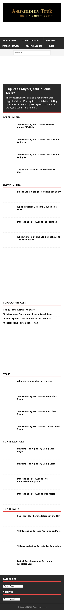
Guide (51, 46)
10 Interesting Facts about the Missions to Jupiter (38, 156)
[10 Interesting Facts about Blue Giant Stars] (9, 399)
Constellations (30, 40)
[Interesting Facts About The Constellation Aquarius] (9, 481)
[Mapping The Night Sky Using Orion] (9, 466)
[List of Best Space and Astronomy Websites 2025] (9, 564)
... (36, 107)
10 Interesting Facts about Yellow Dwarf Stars (38, 427)
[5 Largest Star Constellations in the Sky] (9, 519)
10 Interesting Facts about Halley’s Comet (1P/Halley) (35, 126)
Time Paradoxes (34, 46)
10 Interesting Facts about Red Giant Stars (37, 412)
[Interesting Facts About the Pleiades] (9, 224)
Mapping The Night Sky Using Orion (36, 463)
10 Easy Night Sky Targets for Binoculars (39, 546)
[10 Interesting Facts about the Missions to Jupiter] (9, 157)
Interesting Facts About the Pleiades (37, 221)
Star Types (51, 40)
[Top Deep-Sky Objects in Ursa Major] (32, 71)
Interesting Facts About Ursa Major (36, 493)
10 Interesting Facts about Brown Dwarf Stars (27, 314)
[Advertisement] (33, 29)
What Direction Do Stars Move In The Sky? (37, 208)
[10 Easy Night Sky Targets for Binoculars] (9, 549)
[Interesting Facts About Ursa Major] (9, 496)
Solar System (9, 40)
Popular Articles (14, 302)
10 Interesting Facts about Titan (20, 322)
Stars (6, 374)
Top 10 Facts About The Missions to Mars (36, 171)
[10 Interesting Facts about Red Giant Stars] (9, 414)
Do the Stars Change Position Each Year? (39, 191)
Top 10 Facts (11, 509)
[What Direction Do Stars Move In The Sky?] (9, 209)
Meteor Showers (10, 46)
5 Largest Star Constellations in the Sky (38, 515)
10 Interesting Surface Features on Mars (39, 531)
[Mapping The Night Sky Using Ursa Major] (9, 451)
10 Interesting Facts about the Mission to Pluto (38, 141)
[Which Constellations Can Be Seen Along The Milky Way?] (9, 240)
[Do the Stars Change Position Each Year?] (9, 194)
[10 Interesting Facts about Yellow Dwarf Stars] (9, 429)
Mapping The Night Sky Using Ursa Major (35, 450)
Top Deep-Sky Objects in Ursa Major (28, 91)
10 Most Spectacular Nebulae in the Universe (27, 318)
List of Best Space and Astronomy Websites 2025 (35, 562)
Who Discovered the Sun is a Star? (35, 381)
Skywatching (12, 184)
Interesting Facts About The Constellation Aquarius (32, 480)
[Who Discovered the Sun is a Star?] (9, 384)
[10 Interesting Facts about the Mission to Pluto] (9, 142)
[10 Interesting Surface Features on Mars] (9, 534)
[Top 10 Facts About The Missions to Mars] (9, 172)
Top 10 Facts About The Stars (19, 309)
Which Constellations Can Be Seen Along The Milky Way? (38, 238)
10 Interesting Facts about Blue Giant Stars (37, 397)
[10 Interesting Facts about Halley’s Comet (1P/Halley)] (9, 127)
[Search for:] (32, 52)
